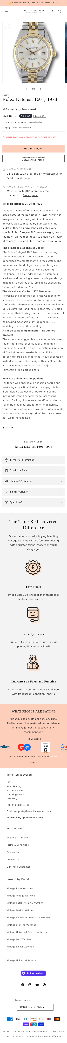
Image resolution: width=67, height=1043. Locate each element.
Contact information (53, 1036)
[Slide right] (40, 88)
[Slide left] (26, 88)
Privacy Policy (15, 852)
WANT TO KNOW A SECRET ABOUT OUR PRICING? (32, 137)
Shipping (6, 128)
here (54, 756)
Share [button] (9, 427)
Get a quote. (30, 195)
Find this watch (33, 148)
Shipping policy (33, 1036)
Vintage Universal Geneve (21, 960)
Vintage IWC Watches (19, 939)
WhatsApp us (50, 173)
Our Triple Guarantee (19, 866)
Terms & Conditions (18, 844)
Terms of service (15, 1036)
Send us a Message (19, 178)
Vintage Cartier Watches (20, 910)
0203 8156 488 (29, 173)
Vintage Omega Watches (21, 895)
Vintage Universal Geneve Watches (27, 932)
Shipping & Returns (18, 837)
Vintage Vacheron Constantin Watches (28, 917)
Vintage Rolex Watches (20, 888)
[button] (6, 11)
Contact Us (13, 859)
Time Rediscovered (21, 1031)
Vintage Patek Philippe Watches (25, 902)
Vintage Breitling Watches (21, 924)
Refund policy (40, 1031)
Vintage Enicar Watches (20, 946)
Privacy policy (57, 1031)
